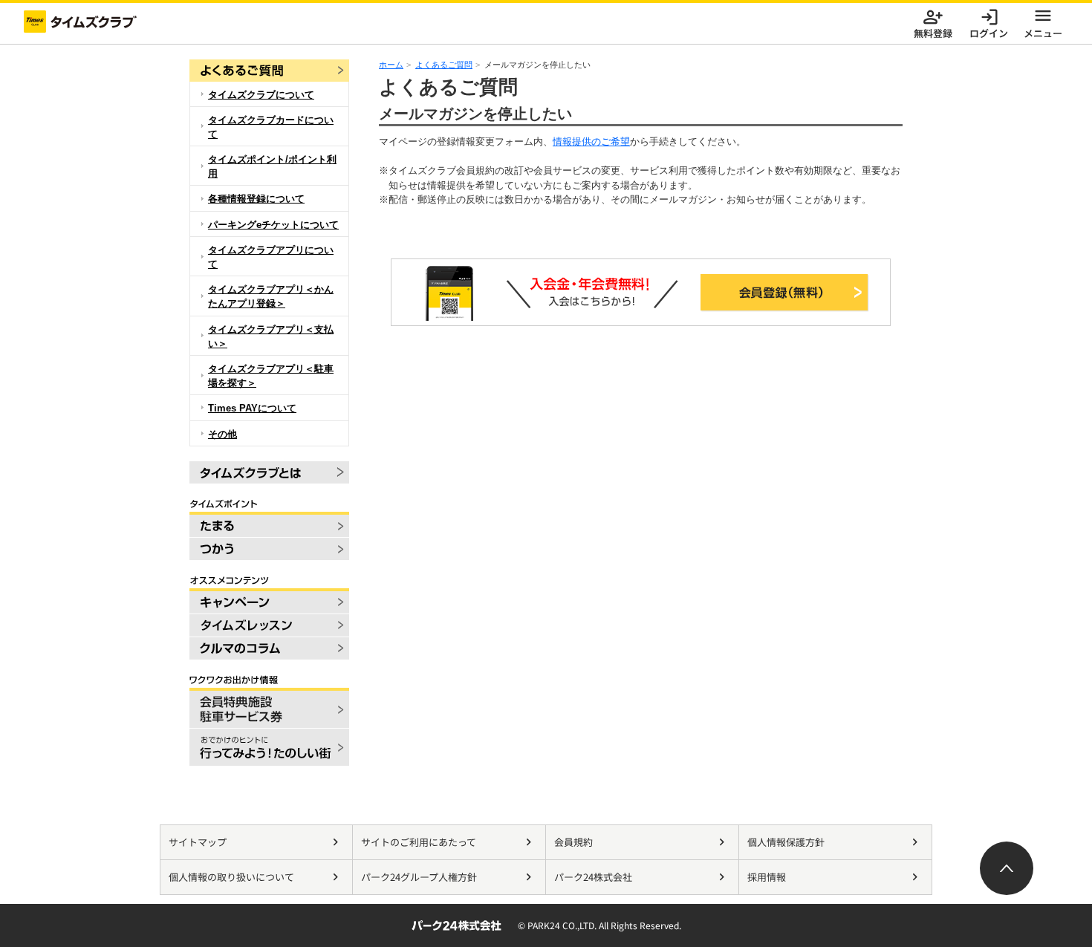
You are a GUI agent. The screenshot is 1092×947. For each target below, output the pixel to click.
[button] (1043, 21)
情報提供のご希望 (591, 141)
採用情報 (766, 877)
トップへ (1006, 868)
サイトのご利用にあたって (418, 842)
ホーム (391, 64)
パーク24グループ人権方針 (419, 877)
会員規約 (573, 842)
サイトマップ (198, 842)
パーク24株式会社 (593, 877)
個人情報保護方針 (786, 842)
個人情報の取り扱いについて (231, 877)
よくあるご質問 (443, 64)
